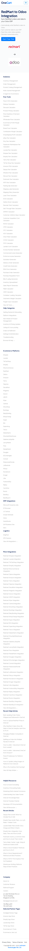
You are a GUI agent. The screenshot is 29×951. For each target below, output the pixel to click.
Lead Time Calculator (10, 195)
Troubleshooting (8, 337)
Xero (4, 528)
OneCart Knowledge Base (11, 798)
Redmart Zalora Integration (11, 574)
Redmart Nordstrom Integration (13, 678)
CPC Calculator (8, 230)
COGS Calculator (8, 240)
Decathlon (6, 387)
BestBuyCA (6, 498)
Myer (5, 400)
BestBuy (6, 494)
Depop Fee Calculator (10, 169)
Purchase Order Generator (11, 272)
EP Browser (7, 508)
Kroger (5, 475)
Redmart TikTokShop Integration (13, 562)
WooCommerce (8, 368)
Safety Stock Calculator (10, 202)
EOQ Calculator (8, 199)
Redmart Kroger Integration (11, 682)
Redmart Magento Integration (12, 590)
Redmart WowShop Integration (13, 607)
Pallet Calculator (8, 289)
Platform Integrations (9, 315)
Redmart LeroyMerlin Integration (13, 647)
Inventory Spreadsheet (10, 282)
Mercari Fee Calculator (10, 176)
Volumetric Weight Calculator (12, 298)
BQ (4, 423)
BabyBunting (7, 413)
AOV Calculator (8, 233)
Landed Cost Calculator (10, 246)
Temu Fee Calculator (9, 160)
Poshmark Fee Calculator (11, 179)
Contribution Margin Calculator (12, 131)
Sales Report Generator (10, 285)
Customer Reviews (9, 884)
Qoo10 (5, 394)
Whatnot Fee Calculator (10, 173)
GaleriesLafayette (8, 439)
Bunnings (6, 410)
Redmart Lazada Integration (12, 559)
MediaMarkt (7, 449)
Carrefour (6, 488)
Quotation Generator (9, 259)
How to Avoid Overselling (11, 785)
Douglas (5, 452)
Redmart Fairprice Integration (12, 584)
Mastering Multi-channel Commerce (14, 791)
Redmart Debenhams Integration (13, 633)
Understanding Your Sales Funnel (13, 794)
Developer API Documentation (12, 804)
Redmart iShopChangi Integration (13, 616)
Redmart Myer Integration (11, 600)
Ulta (4, 478)
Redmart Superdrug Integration (13, 626)
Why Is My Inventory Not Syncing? (14, 767)
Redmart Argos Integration (11, 620)
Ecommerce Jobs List (10, 932)
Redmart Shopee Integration (12, 556)
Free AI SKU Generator (10, 101)
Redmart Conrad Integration (12, 663)
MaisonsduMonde (8, 462)
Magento (6, 390)
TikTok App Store (8, 926)
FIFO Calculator (8, 243)
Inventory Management (10, 81)
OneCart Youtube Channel (11, 801)
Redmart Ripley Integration (11, 691)
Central (5, 403)
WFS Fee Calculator (9, 182)
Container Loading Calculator (12, 295)
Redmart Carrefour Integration (12, 695)
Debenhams (7, 433)
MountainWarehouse (9, 436)
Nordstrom (6, 472)
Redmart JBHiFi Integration (11, 597)
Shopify (5, 364)
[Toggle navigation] (26, 2)
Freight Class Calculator (10, 302)
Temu (5, 381)
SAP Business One (8, 524)
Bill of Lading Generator (10, 279)
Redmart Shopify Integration (12, 565)
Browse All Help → (9, 340)
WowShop (6, 407)
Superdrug (6, 426)
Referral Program (8, 887)
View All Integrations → (10, 541)
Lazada (5, 358)
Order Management (9, 84)
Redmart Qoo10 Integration (11, 594)
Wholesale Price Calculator (11, 119)
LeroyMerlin (7, 442)
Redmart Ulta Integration (11, 685)
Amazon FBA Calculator (10, 166)
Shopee (5, 355)
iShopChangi (7, 416)
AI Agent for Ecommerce (11, 94)
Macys (5, 468)
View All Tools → (8, 305)
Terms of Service (17, 942)
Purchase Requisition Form (11, 276)
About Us (6, 881)
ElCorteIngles (7, 455)
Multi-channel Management (11, 90)
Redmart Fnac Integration (11, 650)
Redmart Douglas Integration (12, 657)
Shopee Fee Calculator (10, 153)
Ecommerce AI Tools (9, 929)
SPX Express (7, 538)
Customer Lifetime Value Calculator (14, 215)
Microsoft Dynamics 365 (10, 505)
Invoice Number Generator (11, 250)
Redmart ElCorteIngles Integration (14, 660)
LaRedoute (6, 465)
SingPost (6, 535)
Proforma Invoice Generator (12, 256)
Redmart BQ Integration (10, 623)
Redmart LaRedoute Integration (13, 672)
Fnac (4, 446)
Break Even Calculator (10, 128)
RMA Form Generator (10, 269)
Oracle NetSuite (8, 515)
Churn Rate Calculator (10, 237)
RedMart (6, 371)
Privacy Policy (6, 942)
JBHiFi (5, 397)
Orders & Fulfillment (9, 330)
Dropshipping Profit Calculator (12, 135)
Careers (5, 891)
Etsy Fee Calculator (9, 141)
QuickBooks (7, 521)
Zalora (5, 374)
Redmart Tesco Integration (11, 629)
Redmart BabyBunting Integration (13, 613)
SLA (25, 942)
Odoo (5, 518)
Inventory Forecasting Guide (12, 788)
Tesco (5, 429)
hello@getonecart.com (10, 901)
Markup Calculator (9, 104)
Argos (5, 420)
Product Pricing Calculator (11, 111)
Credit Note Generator (10, 266)
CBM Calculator (8, 292)
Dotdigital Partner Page (10, 913)
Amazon (5, 377)
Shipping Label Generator (11, 189)
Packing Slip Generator (10, 186)
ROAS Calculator (8, 224)
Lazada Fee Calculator (10, 150)
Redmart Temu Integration (11, 581)
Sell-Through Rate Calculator (12, 208)
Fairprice (5, 384)
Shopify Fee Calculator (10, 156)
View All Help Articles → (10, 770)
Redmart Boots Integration (11, 698)
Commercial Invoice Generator (12, 253)
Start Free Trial (8, 39)
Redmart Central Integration (12, 603)
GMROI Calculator (9, 212)
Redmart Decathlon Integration (13, 587)
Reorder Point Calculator (11, 205)
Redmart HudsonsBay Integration (13, 688)
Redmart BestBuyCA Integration (13, 704)
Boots (5, 491)
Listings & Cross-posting (10, 327)
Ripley (5, 485)
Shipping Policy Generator (11, 192)
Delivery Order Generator (11, 263)
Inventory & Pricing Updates (11, 324)
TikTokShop (7, 361)
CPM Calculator (8, 227)
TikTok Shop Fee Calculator (11, 163)
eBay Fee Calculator (9, 138)
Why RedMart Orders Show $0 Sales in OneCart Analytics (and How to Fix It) (14, 728)
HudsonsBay (7, 481)
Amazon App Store (9, 916)
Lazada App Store (8, 922)
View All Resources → (10, 807)
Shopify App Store (9, 919)
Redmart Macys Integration (11, 675)
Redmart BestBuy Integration (12, 701)
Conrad (5, 459)
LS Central (6, 511)
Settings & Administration (11, 334)
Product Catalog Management (12, 87)
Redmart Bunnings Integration (12, 610)
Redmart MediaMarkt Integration (13, 653)
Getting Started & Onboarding (12, 312)
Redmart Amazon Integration (12, 577)
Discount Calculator (9, 107)
